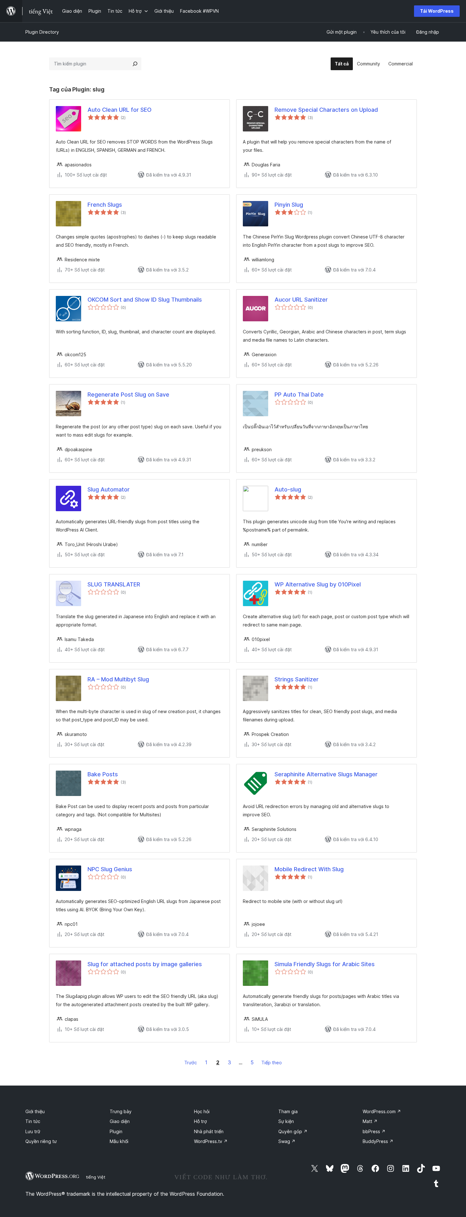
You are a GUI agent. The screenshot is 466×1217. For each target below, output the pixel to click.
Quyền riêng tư (41, 1141)
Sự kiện (286, 1121)
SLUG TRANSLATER (113, 584)
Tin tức (32, 1121)
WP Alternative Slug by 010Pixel (318, 584)
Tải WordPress (437, 11)
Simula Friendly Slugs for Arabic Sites (325, 964)
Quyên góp (292, 1131)
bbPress (374, 1131)
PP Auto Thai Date (299, 394)
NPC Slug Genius (109, 869)
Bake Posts (102, 774)
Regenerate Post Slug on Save (128, 394)
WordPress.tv (211, 1141)
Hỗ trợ (200, 1121)
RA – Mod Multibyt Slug (118, 679)
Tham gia (288, 1111)
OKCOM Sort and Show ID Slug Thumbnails (144, 299)
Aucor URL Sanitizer (301, 299)
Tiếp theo (271, 1062)
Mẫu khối (119, 1141)
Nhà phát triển (208, 1131)
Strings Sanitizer (297, 679)
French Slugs (104, 204)
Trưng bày (121, 1111)
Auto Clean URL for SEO (119, 109)
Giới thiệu (35, 1111)
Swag (286, 1141)
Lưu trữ (32, 1131)
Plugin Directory (42, 32)
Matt (370, 1121)
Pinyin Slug (289, 204)
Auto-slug (288, 489)
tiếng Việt (95, 1177)
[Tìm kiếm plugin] (135, 63)
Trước (190, 1062)
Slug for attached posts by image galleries (144, 964)
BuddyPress (378, 1141)
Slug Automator (108, 489)
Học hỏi (202, 1111)
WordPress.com (382, 1111)
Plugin (116, 1131)
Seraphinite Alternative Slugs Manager (326, 774)
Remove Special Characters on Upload (326, 109)
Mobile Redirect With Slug (309, 869)
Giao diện (120, 1121)
